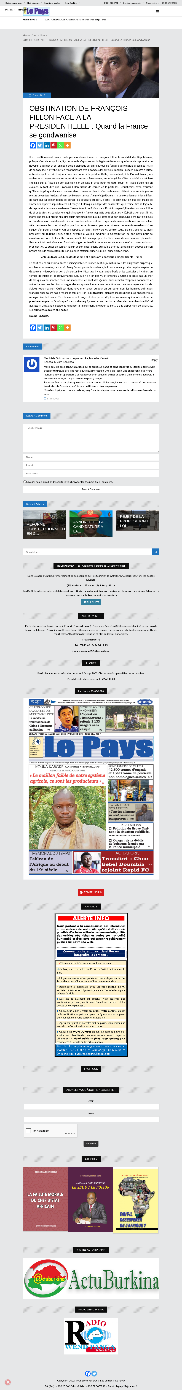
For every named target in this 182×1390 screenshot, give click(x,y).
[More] (67, 145)
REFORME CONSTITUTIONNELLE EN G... (46, 529)
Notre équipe (33, 3)
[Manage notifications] (8, 1382)
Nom (91, 1113)
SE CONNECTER (169, 3)
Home (26, 35)
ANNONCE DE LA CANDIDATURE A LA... (88, 526)
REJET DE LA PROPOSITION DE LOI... (136, 521)
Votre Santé (23, 10)
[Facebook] (33, 145)
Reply (154, 359)
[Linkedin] (47, 145)
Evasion (9, 10)
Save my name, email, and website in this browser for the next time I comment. (69, 481)
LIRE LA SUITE (91, 602)
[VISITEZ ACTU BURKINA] (91, 1278)
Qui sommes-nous (13, 3)
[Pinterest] (53, 145)
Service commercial (132, 3)
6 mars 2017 (38, 95)
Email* (91, 1100)
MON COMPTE (111, 3)
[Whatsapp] (60, 145)
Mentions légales (52, 3)
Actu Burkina (71, 3)
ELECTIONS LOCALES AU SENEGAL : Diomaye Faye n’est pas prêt (75, 19)
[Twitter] (40, 145)
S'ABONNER (93, 892)
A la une (39, 35)
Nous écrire (151, 3)
